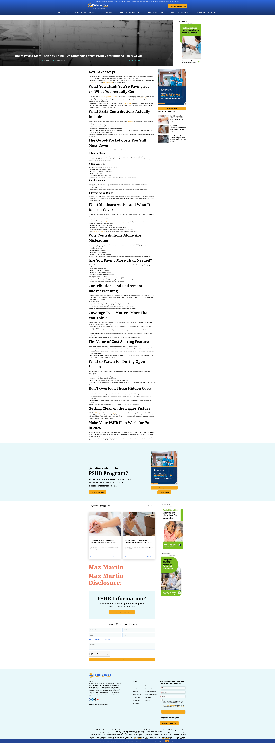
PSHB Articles (136, 700)
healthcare (94, 82)
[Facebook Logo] (90, 699)
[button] (177, 6)
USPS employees (144, 98)
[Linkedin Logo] (92, 699)
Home (134, 686)
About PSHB (62, 12)
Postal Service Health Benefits (108, 96)
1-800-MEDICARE (138, 739)
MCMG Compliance (150, 691)
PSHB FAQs (136, 703)
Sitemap (147, 700)
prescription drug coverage (117, 222)
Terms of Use (149, 686)
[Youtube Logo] (98, 699)
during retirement (108, 82)
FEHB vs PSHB (107, 12)
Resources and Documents (206, 12)
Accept (166, 741)
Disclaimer (148, 697)
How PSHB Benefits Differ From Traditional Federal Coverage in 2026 (178, 128)
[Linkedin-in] (132, 61)
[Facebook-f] (129, 61)
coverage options (114, 413)
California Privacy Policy (151, 694)
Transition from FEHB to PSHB (84, 12)
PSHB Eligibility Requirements (129, 12)
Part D (107, 222)
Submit (122, 660)
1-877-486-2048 (165, 739)
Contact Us (136, 689)
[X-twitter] (135, 61)
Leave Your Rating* (95, 639)
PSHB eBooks (136, 697)
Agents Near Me (137, 694)
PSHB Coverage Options (155, 12)
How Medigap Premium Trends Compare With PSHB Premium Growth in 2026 (178, 138)
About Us (135, 691)
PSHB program (98, 413)
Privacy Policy (149, 689)
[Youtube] (139, 61)
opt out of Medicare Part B (99, 231)
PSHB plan (130, 121)
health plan (128, 103)
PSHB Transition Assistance (180, 12)
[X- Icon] (95, 699)
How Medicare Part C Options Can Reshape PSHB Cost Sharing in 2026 (177, 118)
